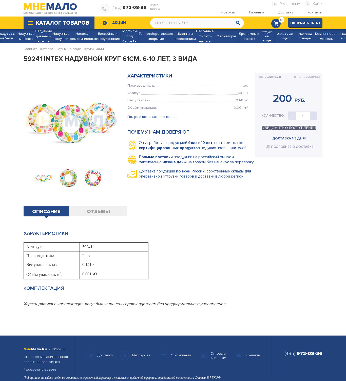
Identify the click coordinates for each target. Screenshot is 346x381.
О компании (181, 355)
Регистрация (290, 4)
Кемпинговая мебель (326, 36)
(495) (128, 7)
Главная (30, 49)
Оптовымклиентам (218, 355)
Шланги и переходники (185, 36)
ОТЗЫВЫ (98, 212)
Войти (317, 3)
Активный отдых (285, 36)
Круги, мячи (94, 49)
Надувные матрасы (26, 36)
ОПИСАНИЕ (46, 212)
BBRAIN (51, 369)
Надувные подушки (61, 36)
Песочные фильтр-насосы (205, 36)
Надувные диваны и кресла (43, 36)
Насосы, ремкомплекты (82, 36)
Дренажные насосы (249, 36)
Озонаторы (226, 36)
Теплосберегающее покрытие (156, 36)
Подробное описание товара (152, 117)
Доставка (105, 355)
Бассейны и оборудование (107, 36)
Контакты (253, 355)
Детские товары (305, 36)
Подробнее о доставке (289, 146)
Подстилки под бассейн (129, 36)
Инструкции (141, 355)
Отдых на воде (267, 36)
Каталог (46, 49)
